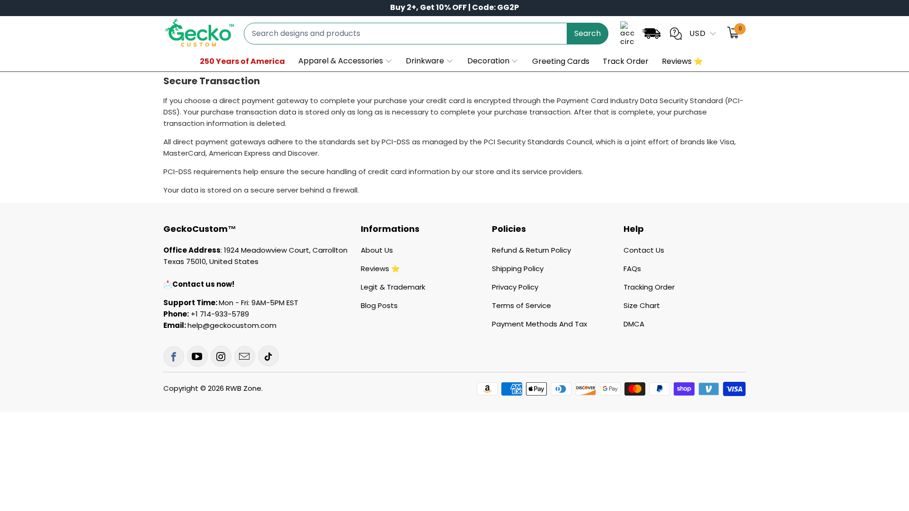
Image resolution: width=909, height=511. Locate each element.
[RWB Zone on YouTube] (197, 356)
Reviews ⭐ (380, 268)
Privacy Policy (515, 287)
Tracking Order (649, 287)
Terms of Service (521, 305)
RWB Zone (243, 388)
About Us (377, 250)
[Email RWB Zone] (244, 356)
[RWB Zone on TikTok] (268, 355)
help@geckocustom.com (231, 325)
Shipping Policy (518, 268)
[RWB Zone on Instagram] (221, 356)
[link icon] (651, 35)
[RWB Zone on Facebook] (173, 356)
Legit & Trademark (393, 287)
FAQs (632, 268)
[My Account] (627, 33)
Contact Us (644, 250)
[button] (345, 61)
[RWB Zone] (198, 33)
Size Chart (642, 305)
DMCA (634, 324)
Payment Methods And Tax (539, 324)
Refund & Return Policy (531, 250)
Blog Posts (379, 305)
